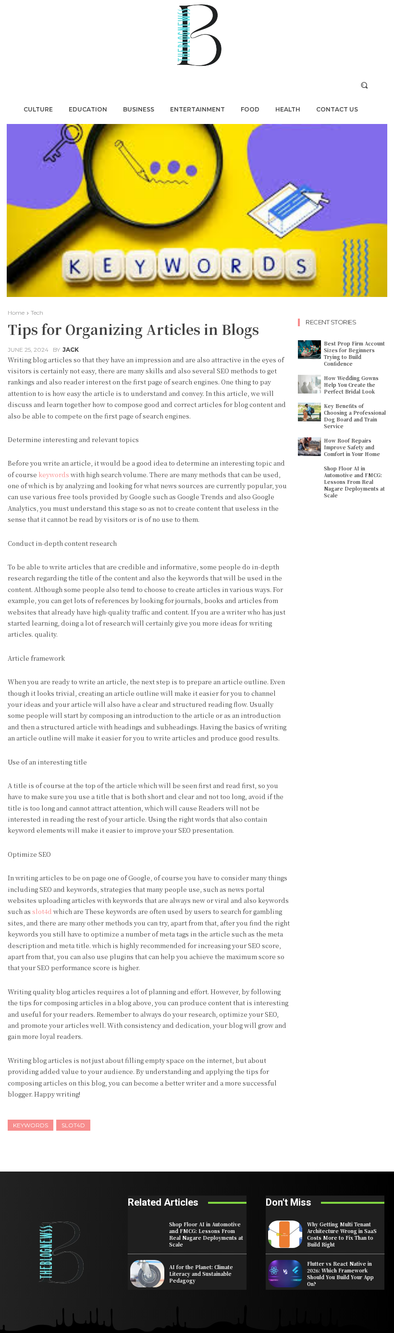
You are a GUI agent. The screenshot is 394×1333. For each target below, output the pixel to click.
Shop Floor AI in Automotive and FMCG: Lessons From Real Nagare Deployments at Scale (354, 482)
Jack (70, 350)
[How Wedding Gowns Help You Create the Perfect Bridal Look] (309, 384)
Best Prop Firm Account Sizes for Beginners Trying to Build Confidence (354, 353)
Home (16, 312)
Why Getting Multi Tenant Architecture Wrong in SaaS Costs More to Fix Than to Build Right (342, 1234)
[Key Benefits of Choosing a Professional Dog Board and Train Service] (309, 412)
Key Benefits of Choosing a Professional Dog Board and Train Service (355, 416)
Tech (37, 312)
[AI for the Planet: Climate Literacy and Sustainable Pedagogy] (147, 1273)
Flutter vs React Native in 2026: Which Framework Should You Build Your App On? (340, 1273)
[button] (364, 84)
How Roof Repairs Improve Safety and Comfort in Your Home (352, 447)
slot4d (73, 1125)
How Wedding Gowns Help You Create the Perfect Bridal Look (351, 384)
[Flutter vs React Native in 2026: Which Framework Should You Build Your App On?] (285, 1273)
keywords (30, 1125)
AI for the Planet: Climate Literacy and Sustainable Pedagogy (201, 1273)
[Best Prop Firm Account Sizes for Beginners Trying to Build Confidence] (309, 349)
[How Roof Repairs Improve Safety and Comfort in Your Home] (309, 446)
